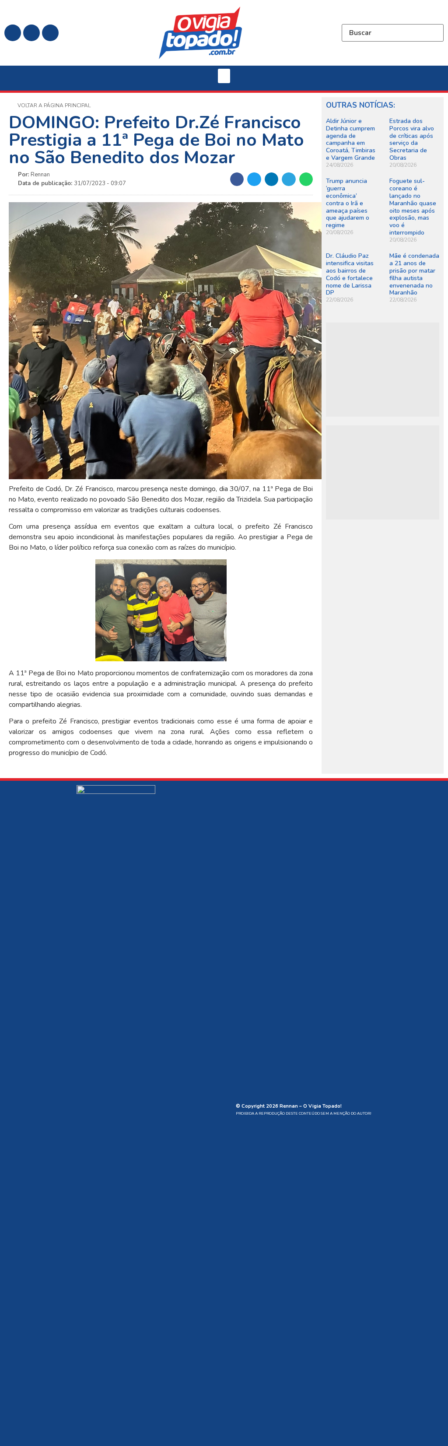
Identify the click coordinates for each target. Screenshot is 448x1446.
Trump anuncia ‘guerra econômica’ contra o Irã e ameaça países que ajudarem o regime (347, 203)
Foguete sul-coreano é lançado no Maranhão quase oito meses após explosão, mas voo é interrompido (412, 207)
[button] (224, 76)
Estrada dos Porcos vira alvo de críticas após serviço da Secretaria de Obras (411, 139)
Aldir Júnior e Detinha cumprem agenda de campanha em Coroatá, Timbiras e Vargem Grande (350, 139)
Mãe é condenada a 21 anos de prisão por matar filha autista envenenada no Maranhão (414, 274)
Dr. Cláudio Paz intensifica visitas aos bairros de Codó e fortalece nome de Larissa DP (350, 274)
